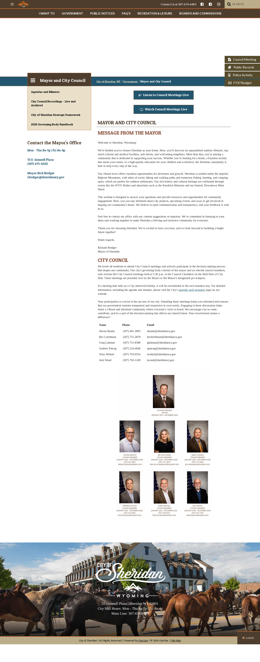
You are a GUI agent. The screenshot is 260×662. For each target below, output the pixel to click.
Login (250, 638)
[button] (164, 95)
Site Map (176, 640)
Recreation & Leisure (155, 13)
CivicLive (143, 640)
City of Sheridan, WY (108, 81)
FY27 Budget (242, 83)
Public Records (243, 67)
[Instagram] (219, 4)
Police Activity (242, 75)
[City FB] (202, 4)
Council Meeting (244, 59)
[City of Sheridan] (23, 4)
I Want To (47, 13)
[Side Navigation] (33, 79)
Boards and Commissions (200, 13)
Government (72, 13)
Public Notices (102, 13)
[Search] (229, 4)
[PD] (210, 4)
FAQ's (126, 13)
